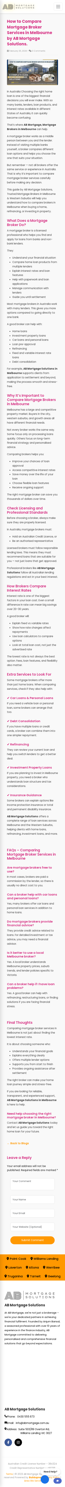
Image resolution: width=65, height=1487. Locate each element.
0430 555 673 (25, 1416)
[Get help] (58, 1481)
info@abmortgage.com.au (32, 1423)
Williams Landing (45, 1259)
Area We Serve (32, 1480)
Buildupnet (35, 1477)
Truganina (15, 1276)
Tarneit (35, 1276)
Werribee (52, 1267)
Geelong (53, 1276)
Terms (9, 1474)
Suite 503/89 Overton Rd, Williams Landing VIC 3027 (35, 1431)
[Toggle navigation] (58, 7)
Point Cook (17, 1259)
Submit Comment (32, 1240)
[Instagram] (18, 1442)
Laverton (15, 1267)
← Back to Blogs (18, 1143)
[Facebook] (8, 1442)
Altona (33, 1267)
